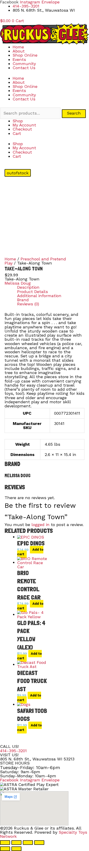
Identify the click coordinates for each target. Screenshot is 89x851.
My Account (24, 125)
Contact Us (24, 67)
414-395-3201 (13, 750)
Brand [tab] (23, 300)
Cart (17, 133)
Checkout (22, 129)
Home (18, 47)
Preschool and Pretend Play (35, 261)
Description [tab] (28, 287)
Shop (18, 120)
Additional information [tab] (39, 296)
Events (19, 59)
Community (24, 63)
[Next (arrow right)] (16, 848)
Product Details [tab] (32, 292)
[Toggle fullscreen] (16, 842)
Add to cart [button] (30, 552)
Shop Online (25, 55)
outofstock (18, 172)
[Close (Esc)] (39, 842)
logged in (40, 524)
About (19, 51)
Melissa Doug (18, 283)
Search (74, 113)
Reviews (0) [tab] (28, 304)
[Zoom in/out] (5, 842)
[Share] (28, 842)
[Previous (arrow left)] (5, 848)
